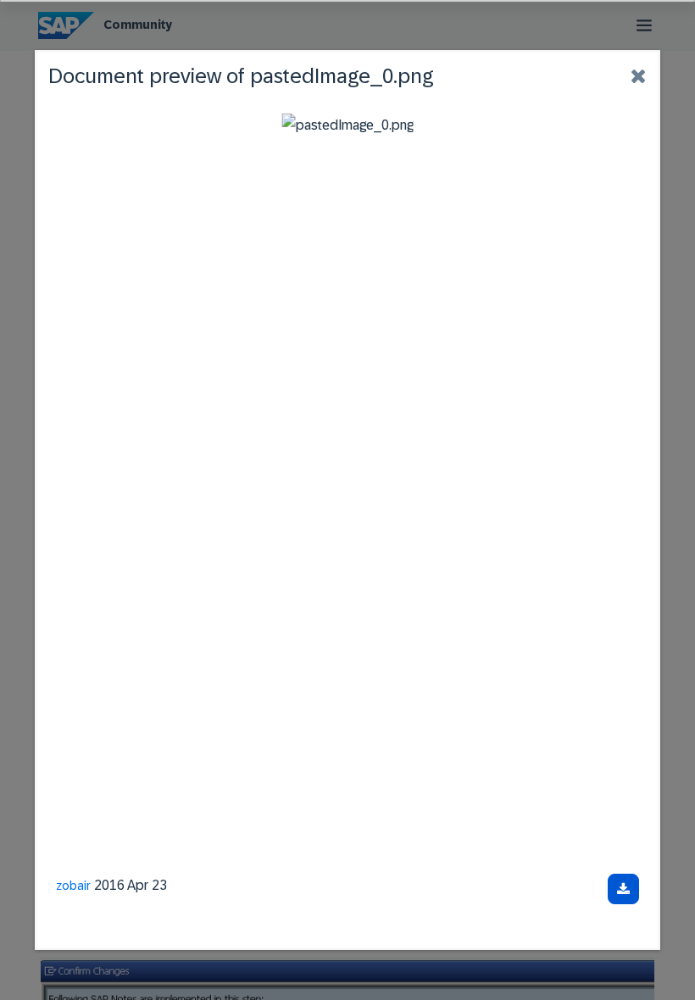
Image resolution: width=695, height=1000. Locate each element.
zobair (73, 885)
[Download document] (623, 889)
